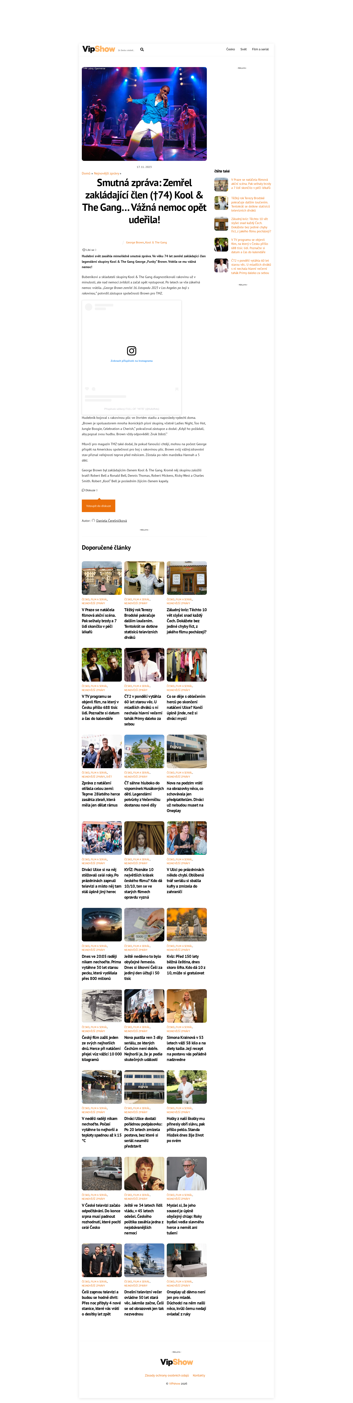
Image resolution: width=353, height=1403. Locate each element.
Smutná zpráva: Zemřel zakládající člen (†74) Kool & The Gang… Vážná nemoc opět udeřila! (144, 201)
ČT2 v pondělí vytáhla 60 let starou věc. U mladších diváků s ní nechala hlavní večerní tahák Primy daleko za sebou (143, 710)
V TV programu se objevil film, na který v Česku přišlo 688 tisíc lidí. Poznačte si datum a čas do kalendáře (100, 707)
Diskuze (91, 490)
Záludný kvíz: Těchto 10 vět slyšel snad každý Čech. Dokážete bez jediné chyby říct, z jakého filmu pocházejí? (187, 620)
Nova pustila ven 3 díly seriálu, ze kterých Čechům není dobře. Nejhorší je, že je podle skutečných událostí (143, 1048)
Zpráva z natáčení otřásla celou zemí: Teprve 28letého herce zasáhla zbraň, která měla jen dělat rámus (101, 794)
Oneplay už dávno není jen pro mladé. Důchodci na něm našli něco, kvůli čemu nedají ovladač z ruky (186, 1303)
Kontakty (199, 1375)
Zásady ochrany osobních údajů (167, 1375)
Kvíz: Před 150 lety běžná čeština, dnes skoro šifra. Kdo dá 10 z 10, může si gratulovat (186, 964)
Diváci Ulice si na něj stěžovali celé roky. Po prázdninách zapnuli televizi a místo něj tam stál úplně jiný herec (101, 880)
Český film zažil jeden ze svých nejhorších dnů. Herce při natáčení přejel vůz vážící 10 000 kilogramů (102, 1048)
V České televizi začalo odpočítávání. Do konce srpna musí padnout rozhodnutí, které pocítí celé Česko (101, 1216)
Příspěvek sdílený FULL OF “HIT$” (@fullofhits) (131, 408)
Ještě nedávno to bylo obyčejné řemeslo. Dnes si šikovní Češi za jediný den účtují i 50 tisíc (143, 967)
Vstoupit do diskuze (98, 506)
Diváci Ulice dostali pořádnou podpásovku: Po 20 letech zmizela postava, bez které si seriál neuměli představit (143, 1132)
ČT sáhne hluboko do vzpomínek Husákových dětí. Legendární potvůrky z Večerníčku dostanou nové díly (144, 794)
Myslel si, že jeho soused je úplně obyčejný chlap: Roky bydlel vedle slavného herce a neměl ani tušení (185, 1219)
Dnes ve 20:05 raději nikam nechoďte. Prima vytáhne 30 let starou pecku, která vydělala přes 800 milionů (101, 967)
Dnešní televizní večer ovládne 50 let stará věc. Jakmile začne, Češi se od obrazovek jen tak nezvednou (144, 1303)
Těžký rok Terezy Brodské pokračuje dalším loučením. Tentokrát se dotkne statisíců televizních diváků (141, 623)
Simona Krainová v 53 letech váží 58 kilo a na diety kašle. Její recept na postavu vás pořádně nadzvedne (186, 1048)
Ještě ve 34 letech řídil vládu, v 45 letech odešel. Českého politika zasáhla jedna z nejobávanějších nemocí (143, 1219)
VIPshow (174, 1383)
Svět (243, 49)
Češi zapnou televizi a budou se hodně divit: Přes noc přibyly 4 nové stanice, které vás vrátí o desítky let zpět (101, 1303)
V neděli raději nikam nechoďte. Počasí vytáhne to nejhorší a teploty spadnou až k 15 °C (102, 1129)
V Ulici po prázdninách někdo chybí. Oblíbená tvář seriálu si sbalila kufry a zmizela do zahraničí (185, 880)
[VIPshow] (98, 51)
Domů (86, 173)
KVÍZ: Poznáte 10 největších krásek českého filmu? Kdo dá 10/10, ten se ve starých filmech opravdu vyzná (143, 883)
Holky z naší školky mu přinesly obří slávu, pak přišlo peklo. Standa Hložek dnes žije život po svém (186, 1129)
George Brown (135, 242)
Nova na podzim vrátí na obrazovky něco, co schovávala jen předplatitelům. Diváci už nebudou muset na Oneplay (185, 796)
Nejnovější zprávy (106, 173)
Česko (230, 49)
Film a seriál (260, 49)
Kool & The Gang (156, 242)
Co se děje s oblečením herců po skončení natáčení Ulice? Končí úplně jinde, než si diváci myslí (186, 707)
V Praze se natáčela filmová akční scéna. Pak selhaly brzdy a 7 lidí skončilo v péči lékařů (99, 620)
